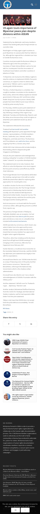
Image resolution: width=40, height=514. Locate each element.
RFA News (6, 308)
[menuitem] (31, 4)
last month (15, 129)
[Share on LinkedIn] (31, 324)
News (14, 37)
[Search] (31, 4)
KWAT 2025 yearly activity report (11, 495)
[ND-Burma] (16, 4)
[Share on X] (20, 324)
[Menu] (36, 4)
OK (16, 510)
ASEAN (9, 312)
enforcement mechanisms (18, 221)
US (12, 312)
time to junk (23, 216)
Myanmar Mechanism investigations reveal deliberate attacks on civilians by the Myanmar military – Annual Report (19, 470)
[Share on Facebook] (8, 324)
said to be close (23, 141)
